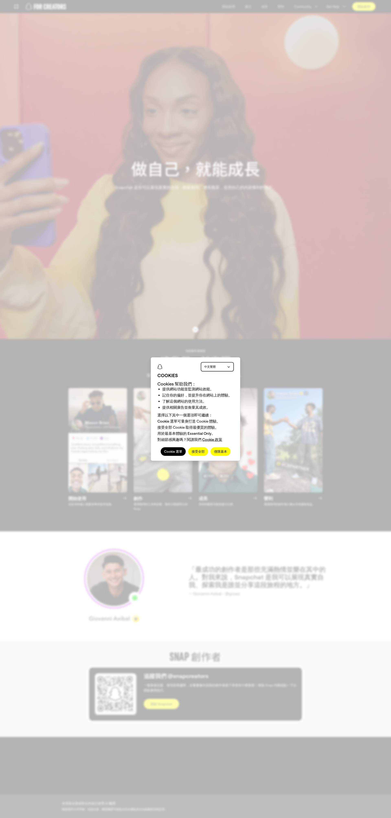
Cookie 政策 (212, 439)
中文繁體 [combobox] (210, 367)
